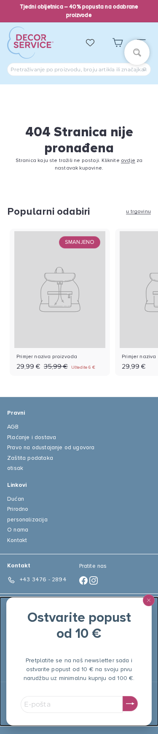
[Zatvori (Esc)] (149, 600)
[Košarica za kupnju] (117, 42)
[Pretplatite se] (130, 703)
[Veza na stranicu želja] (94, 42)
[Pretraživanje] (145, 69)
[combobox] (79, 69)
